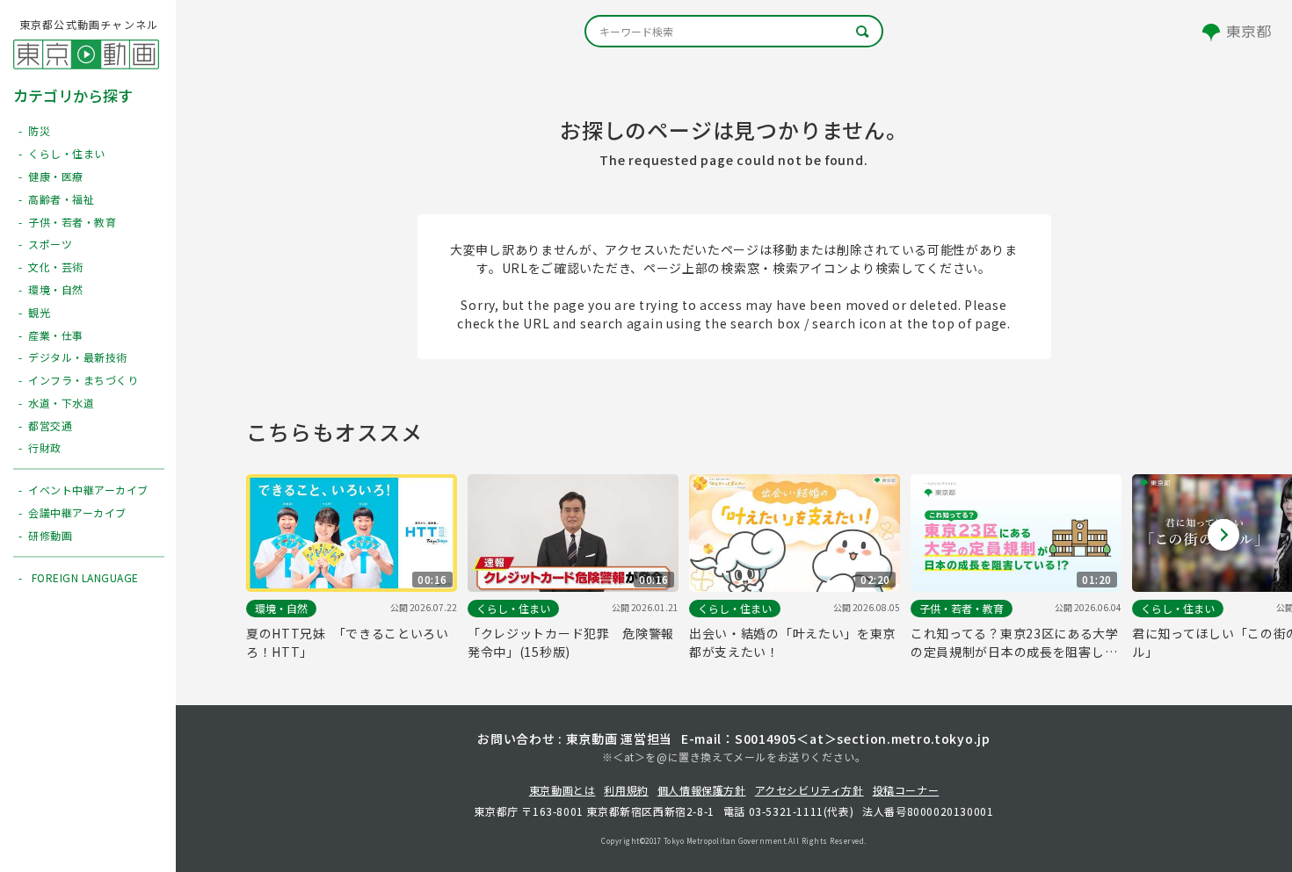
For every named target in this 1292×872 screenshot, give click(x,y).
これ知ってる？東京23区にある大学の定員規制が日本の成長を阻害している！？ (1015, 642)
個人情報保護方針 (701, 789)
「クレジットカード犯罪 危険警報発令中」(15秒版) (571, 642)
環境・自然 (281, 608)
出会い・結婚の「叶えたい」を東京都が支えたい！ (792, 642)
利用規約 (626, 789)
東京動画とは (562, 789)
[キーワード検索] (733, 31)
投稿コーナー (906, 789)
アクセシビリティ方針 (809, 789)
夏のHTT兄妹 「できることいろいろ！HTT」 (347, 642)
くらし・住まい (513, 608)
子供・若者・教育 (961, 608)
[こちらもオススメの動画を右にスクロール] (1223, 535)
